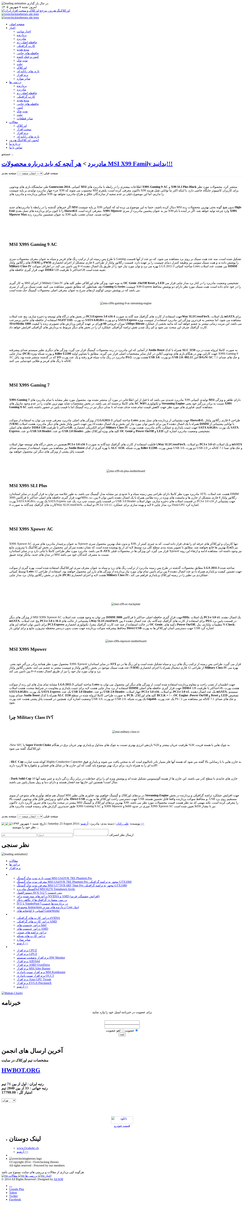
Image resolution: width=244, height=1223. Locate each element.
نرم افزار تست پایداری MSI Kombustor (41, 972)
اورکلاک (22, 67)
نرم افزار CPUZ (27, 950)
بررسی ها (15, 82)
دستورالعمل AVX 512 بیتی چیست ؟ (39, 892)
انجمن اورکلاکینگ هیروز (24, 140)
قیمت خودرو (122, 1125)
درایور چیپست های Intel (31, 925)
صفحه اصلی (17, 24)
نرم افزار (22, 75)
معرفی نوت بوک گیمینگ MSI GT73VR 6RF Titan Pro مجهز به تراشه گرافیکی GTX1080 (72, 885)
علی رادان (122, 823)
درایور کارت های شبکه (31, 936)
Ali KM (58, 1179)
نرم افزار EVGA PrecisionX (34, 983)
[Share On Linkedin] (3, 824)
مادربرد (21, 38)
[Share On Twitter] (7, 824)
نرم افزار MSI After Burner (33, 968)
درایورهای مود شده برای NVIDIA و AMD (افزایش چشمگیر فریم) (58, 896)
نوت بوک (22, 60)
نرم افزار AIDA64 (28, 961)
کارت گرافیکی (26, 46)
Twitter (13, 1196)
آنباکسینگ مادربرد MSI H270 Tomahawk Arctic (46, 889)
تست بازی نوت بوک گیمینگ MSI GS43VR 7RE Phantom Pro (54, 878)
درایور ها (14, 864)
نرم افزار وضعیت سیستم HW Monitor (41, 957)
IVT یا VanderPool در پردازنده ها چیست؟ (42, 903)
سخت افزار (24, 129)
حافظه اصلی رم (27, 42)
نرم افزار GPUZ (27, 954)
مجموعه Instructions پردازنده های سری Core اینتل (48, 907)
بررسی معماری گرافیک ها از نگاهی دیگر (42, 900)
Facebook (15, 1199)
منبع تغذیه (23, 49)
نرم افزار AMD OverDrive (33, 964)
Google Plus (16, 1189)
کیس (20, 107)
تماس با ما (15, 147)
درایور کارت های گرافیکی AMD (37, 921)
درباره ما (14, 143)
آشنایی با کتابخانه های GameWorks (38, 910)
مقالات (13, 122)
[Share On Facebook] (10, 824)
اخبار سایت (24, 31)
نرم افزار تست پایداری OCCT (35, 975)
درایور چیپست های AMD (32, 928)
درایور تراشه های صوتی (31, 932)
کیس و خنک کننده (28, 56)
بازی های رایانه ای (28, 71)
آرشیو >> (22, 943)
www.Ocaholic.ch (28, 1148)
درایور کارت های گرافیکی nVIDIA (38, 917)
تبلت (19, 64)
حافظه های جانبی (28, 53)
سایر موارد (23, 78)
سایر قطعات (25, 118)
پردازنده (22, 35)
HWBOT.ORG (21, 1070)
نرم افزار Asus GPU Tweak (34, 979)
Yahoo (13, 1192)
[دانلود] (122, 1123)
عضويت (129, 1030)
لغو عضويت (113, 1030)
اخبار (12, 27)
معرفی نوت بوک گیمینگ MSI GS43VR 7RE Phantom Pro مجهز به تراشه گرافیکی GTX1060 (74, 881)
